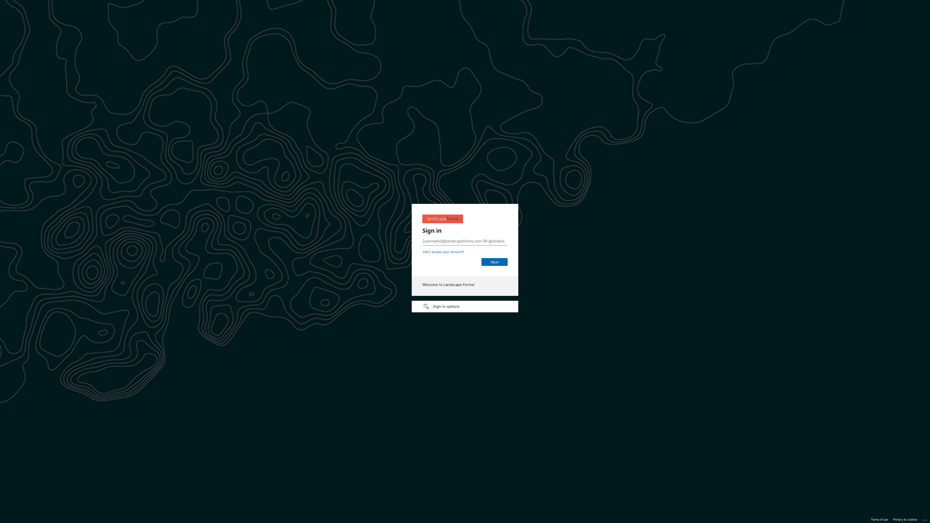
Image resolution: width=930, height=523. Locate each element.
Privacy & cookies (905, 519)
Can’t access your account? (443, 252)
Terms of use (879, 519)
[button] (465, 306)
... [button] (925, 518)
